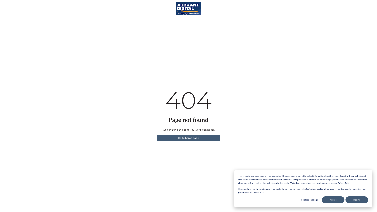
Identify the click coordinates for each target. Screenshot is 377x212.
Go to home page (188, 138)
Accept (333, 199)
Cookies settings (309, 199)
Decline (356, 199)
